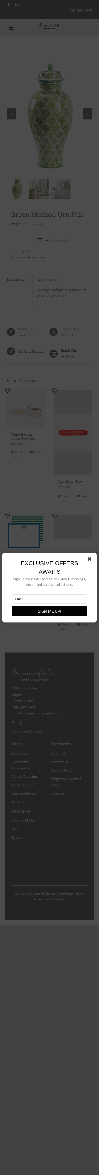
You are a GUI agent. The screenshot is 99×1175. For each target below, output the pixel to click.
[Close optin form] (90, 560)
